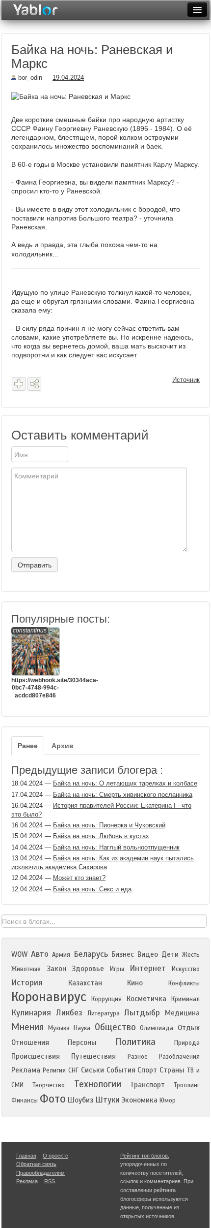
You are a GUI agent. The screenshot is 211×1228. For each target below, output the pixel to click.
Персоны (82, 1042)
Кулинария (31, 1013)
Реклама (25, 1070)
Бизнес (122, 954)
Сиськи (92, 1070)
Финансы (24, 1100)
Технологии (97, 1084)
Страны (172, 1070)
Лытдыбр (142, 1013)
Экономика (140, 1100)
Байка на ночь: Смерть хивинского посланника (122, 794)
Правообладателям (40, 1173)
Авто (40, 954)
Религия (54, 1070)
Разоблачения (179, 1057)
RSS (49, 1181)
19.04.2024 (68, 77)
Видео (147, 954)
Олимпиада (156, 1028)
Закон (56, 968)
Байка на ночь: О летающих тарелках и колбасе (125, 783)
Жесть (191, 955)
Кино (135, 982)
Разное (138, 1057)
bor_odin (29, 77)
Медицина (182, 1012)
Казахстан (85, 982)
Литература (103, 1013)
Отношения (30, 1042)
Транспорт (147, 1084)
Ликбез (69, 1013)
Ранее (28, 746)
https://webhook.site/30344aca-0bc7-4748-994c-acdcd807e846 (35, 663)
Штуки (107, 1100)
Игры (117, 969)
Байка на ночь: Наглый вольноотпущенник (116, 847)
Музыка (59, 1028)
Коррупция (106, 999)
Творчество (48, 1085)
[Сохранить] (19, 384)
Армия (61, 955)
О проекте (55, 1156)
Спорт (147, 1070)
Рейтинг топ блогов (144, 1156)
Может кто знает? (79, 878)
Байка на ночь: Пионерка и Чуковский (109, 825)
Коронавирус (48, 996)
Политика (135, 1041)
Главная (26, 1156)
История (27, 982)
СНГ (73, 1070)
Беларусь (91, 954)
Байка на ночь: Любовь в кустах (101, 836)
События (120, 1070)
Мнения (27, 1027)
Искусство (186, 969)
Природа (187, 1043)
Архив (63, 746)
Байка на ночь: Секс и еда (92, 889)
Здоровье (88, 968)
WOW (19, 954)
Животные (26, 969)
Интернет (148, 968)
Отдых (189, 1027)
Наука (82, 1028)
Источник (186, 379)
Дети (170, 954)
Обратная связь (36, 1164)
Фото (53, 1099)
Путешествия (93, 1056)
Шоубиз (80, 1100)
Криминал (185, 999)
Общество (115, 1027)
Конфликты (184, 983)
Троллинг (187, 1085)
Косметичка (146, 998)
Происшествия (35, 1056)
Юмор (167, 1100)
